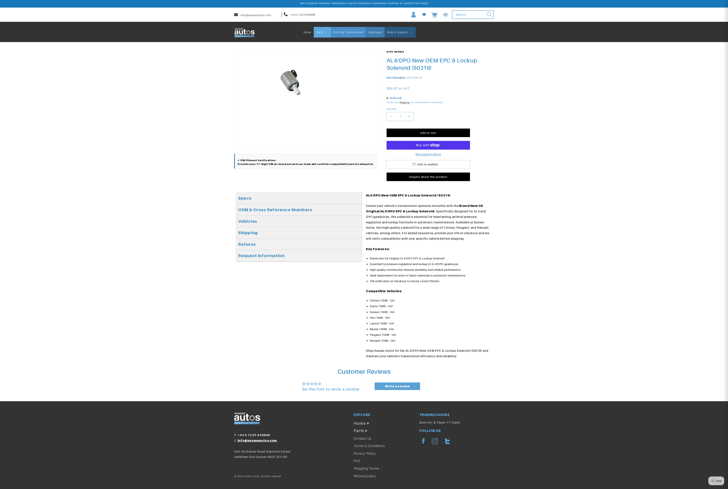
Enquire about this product (428, 176)
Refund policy (365, 476)
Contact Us (362, 438)
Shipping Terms (366, 468)
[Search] (489, 14)
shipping (404, 102)
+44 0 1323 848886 (302, 14)
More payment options (428, 154)
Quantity (392, 108)
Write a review (397, 386)
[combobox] (473, 14)
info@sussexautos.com (255, 15)
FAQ (357, 461)
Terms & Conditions (369, 446)
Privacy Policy (365, 453)
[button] (322, 32)
